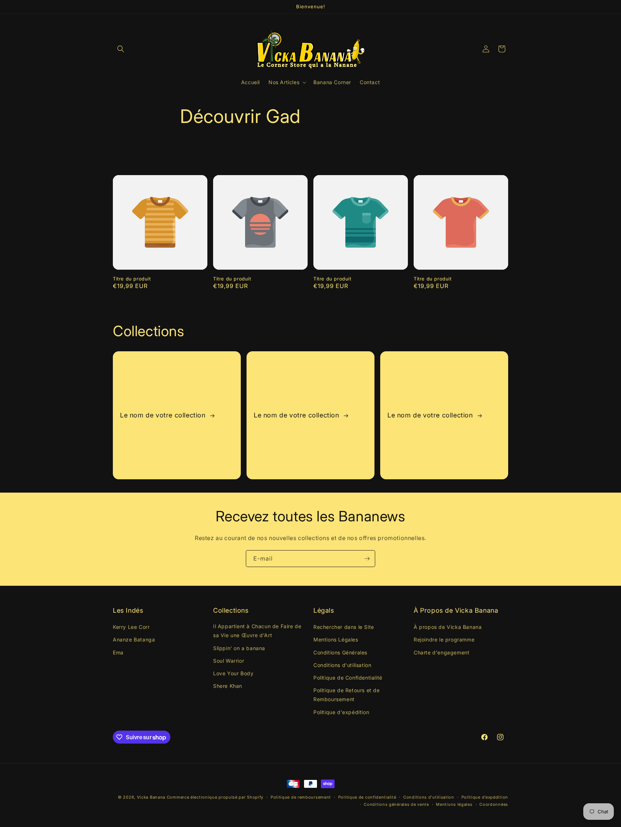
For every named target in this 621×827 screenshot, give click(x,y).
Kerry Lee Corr (131, 627)
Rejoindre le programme (444, 640)
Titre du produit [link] (132, 279)
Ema (118, 652)
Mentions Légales (335, 640)
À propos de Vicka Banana (448, 627)
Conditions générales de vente (396, 804)
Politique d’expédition (484, 797)
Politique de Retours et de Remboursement (346, 695)
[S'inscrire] (367, 558)
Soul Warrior (228, 661)
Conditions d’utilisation (428, 797)
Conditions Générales (340, 652)
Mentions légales (454, 804)
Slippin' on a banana (239, 648)
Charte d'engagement (441, 652)
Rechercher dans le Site (343, 627)
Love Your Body (233, 673)
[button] (121, 49)
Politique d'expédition (341, 712)
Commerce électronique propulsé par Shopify (215, 797)
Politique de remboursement (301, 797)
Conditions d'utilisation (342, 665)
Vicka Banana (151, 797)
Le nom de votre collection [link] (163, 415)
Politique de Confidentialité (347, 678)
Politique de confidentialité (367, 797)
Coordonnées (493, 804)
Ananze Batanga (134, 640)
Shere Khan (227, 686)
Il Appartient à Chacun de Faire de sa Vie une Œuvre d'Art (257, 631)
